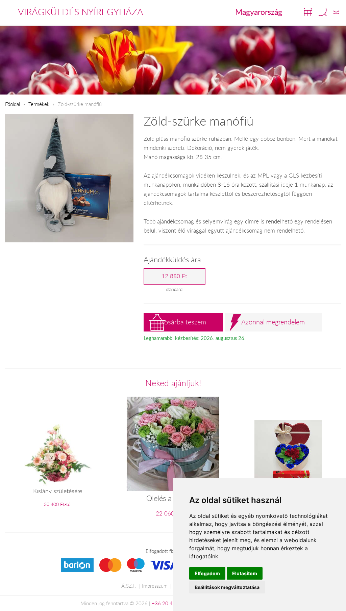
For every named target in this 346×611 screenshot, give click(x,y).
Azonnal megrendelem (273, 321)
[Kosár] (308, 12)
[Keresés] (323, 12)
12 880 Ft (174, 276)
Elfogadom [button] (207, 573)
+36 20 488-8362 (172, 603)
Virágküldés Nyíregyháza (80, 12)
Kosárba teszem (183, 321)
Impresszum (155, 585)
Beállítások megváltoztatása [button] (227, 587)
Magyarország (258, 12)
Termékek (38, 104)
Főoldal (12, 104)
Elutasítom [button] (244, 573)
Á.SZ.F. (129, 585)
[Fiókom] (336, 12)
